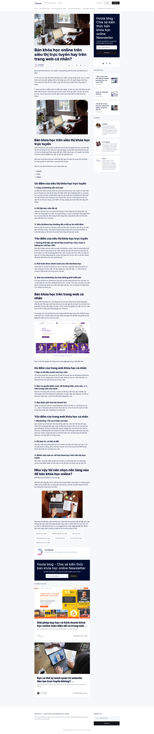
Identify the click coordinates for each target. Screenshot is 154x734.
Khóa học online (77, 533)
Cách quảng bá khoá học (89, 8)
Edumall (39, 171)
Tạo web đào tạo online (50, 3)
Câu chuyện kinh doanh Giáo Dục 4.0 (106, 8)
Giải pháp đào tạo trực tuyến (80, 635)
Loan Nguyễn (43, 692)
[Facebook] (106, 63)
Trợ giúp (60, 3)
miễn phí (66, 361)
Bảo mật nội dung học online (59, 8)
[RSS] (110, 63)
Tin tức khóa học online (76, 538)
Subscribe (115, 3)
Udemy (38, 177)
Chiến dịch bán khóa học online (59, 533)
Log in (107, 3)
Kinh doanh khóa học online (43, 538)
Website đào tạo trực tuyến (43, 542)
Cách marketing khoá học (74, 8)
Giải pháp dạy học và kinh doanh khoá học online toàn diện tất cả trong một (61, 624)
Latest (36, 8)
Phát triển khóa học (60, 538)
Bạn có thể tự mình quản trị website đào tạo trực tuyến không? (59, 679)
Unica (38, 174)
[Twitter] (103, 63)
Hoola (56, 308)
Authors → (97, 117)
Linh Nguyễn (41, 64)
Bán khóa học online (45, 8)
